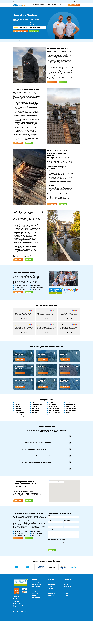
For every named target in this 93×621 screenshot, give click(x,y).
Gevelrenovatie (35, 408)
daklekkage (34, 135)
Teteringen (21, 490)
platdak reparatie (29, 130)
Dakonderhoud (18, 134)
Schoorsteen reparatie (54, 181)
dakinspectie (33, 134)
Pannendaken (50, 40)
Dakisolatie (58, 40)
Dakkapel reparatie (70, 406)
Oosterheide (21, 493)
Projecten (54, 4)
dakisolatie (19, 240)
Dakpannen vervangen (41, 353)
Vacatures (66, 591)
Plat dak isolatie (20, 380)
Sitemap (66, 595)
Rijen (30, 490)
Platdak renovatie (19, 127)
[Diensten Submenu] (45, 4)
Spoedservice (36, 4)
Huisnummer (66, 525)
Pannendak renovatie (20, 102)
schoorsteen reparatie (32, 110)
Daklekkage (41, 40)
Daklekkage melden (73, 4)
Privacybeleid (67, 586)
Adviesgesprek (51, 593)
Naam (49, 515)
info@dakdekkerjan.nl (69, 1)
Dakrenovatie (18, 408)
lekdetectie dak (30, 123)
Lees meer (23, 318)
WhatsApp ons (61, 1)
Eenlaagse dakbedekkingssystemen (23, 222)
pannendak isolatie (19, 116)
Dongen (26, 490)
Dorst (40, 490)
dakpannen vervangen (25, 103)
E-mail (49, 520)
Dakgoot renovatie (63, 353)
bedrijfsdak (18, 251)
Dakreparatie (24, 40)
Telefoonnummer (67, 520)
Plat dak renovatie (36, 412)
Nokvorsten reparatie (54, 187)
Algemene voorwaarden (70, 588)
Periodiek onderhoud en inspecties (23, 242)
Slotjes (32, 493)
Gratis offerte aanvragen (20, 31)
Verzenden (51, 550)
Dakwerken (15, 40)
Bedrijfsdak (17, 249)
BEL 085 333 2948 (34, 31)
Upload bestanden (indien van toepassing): (57, 539)
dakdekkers (26, 253)
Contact (60, 4)
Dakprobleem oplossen (37, 404)
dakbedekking (34, 224)
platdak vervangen (29, 127)
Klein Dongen (16, 497)
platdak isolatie (29, 116)
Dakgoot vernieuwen (70, 402)
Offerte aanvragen (52, 591)
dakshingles (18, 131)
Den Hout (37, 490)
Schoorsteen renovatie (20, 110)
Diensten (42, 4)
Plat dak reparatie (36, 414)
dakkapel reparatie (65, 187)
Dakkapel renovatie (70, 404)
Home (65, 582)
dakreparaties (64, 196)
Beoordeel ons (51, 595)
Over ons (66, 584)
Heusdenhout (33, 495)
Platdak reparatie (53, 176)
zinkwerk (23, 123)
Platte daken (77, 40)
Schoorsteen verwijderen (54, 412)
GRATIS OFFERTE (52, 81)
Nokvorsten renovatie (71, 408)
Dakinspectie (33, 40)
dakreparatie (26, 122)
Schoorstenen (68, 40)
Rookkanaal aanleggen (20, 416)
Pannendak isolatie (41, 381)
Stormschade (52, 414)
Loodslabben (52, 402)
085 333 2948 (77, 1)
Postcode (50, 525)
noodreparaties (26, 246)
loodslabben (29, 112)
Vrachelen (27, 493)
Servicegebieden (51, 584)
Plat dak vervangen (19, 353)
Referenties (50, 586)
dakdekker (67, 62)
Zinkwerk (68, 412)
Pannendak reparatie (54, 170)
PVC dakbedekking (53, 406)
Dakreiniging (18, 406)
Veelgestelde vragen (52, 588)
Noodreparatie (52, 404)
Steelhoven (39, 495)
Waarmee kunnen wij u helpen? (54, 529)
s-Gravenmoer (16, 491)
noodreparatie (18, 135)
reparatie (33, 228)
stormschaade (26, 135)
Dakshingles (34, 406)
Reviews (49, 4)
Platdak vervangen (19, 235)
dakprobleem (34, 122)
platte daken (31, 219)
